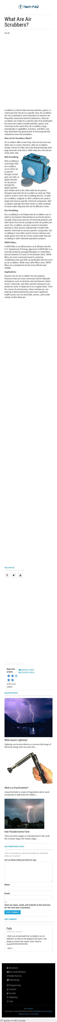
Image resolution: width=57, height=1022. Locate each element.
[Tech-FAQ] (28, 6)
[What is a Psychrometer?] (28, 768)
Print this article (27, 672)
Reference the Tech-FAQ (42, 1011)
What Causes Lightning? (16, 740)
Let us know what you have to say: (20, 860)
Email (7, 893)
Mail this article (27, 670)
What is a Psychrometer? (16, 787)
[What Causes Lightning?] (28, 717)
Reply (10, 948)
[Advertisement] (31, 49)
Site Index (35, 1014)
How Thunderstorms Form (17, 831)
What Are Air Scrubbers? (18, 22)
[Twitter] (13, 575)
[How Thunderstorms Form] (28, 814)
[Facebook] (7, 575)
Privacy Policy (24, 1014)
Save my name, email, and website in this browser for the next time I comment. (28, 906)
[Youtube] (20, 575)
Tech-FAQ (29, 1008)
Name (7, 884)
